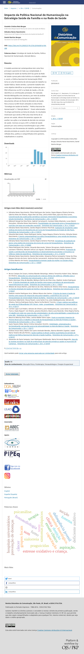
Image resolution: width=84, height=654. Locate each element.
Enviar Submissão (12, 374)
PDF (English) (66, 73)
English (7, 491)
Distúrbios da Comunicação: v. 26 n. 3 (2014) (25, 232)
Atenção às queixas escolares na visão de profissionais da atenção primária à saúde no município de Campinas (43, 341)
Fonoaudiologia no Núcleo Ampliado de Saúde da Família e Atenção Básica (44, 288)
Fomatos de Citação (59, 108)
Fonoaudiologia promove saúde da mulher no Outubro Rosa (51, 260)
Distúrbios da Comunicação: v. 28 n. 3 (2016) (40, 219)
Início (6, 8)
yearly (44, 199)
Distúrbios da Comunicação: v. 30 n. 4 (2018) (33, 344)
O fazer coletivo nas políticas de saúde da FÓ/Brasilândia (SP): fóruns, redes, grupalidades (43, 303)
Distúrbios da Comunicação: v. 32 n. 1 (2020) (25, 263)
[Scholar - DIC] (12, 393)
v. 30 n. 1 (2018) (24, 8)
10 (17, 348)
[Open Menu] (4, 2)
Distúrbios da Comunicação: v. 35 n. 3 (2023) (58, 225)
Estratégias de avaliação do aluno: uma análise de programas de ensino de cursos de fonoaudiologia (42, 242)
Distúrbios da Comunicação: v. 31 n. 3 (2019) (48, 254)
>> (20, 348)
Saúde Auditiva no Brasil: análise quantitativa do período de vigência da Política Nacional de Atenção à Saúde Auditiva (42, 334)
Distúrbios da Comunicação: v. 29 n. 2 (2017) (33, 315)
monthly (38, 199)
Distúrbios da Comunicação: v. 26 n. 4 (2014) (63, 298)
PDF (55, 73)
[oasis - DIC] (12, 398)
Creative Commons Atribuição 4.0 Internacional (54, 630)
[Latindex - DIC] (12, 404)
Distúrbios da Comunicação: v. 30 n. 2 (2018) (25, 239)
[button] (42, 579)
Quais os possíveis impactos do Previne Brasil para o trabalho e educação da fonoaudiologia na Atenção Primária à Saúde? (42, 318)
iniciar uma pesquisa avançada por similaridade (36, 353)
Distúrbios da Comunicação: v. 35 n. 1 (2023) (25, 322)
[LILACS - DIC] (12, 413)
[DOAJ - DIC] (12, 387)
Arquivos (13, 8)
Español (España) (10, 494)
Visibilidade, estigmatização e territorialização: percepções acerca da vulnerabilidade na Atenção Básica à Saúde (40, 325)
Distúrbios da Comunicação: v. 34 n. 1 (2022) (46, 284)
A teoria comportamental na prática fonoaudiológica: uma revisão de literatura (47, 236)
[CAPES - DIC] (12, 418)
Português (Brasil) (11, 498)
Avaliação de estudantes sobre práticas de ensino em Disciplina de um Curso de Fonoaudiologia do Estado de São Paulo (43, 229)
